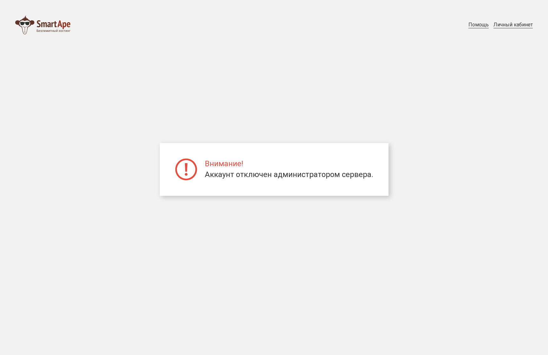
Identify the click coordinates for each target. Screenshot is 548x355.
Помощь (478, 25)
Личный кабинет (513, 25)
